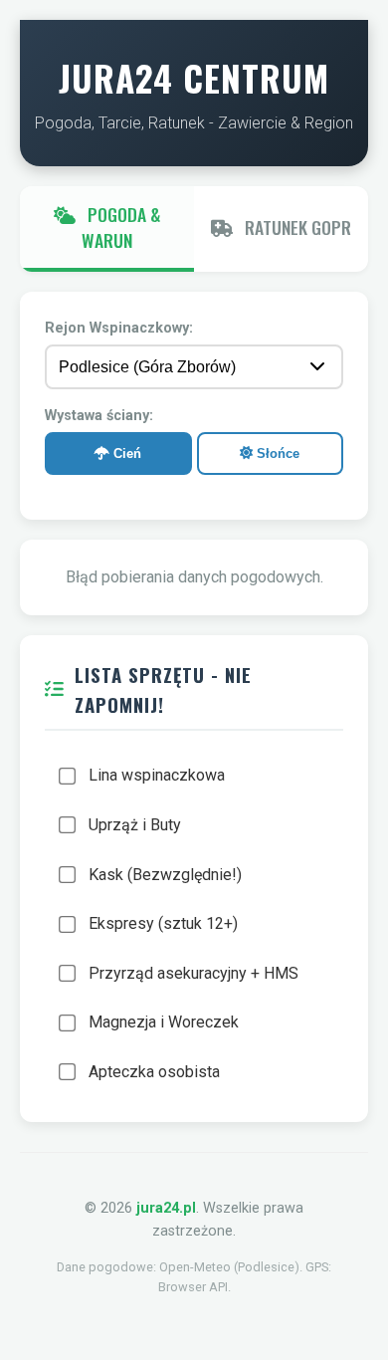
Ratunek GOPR (296, 227)
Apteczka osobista (154, 1071)
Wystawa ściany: (99, 415)
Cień (125, 453)
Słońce (276, 453)
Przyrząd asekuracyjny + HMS (193, 973)
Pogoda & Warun (121, 227)
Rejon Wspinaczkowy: (119, 328)
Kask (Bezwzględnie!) (165, 874)
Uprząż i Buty (135, 824)
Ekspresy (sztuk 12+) (163, 923)
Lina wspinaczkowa (157, 775)
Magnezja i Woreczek (164, 1022)
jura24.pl (166, 1208)
